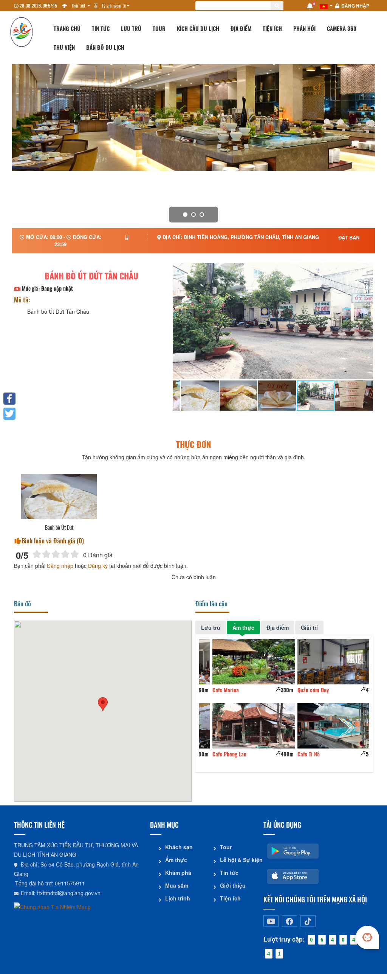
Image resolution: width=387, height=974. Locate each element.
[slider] (55, 554)
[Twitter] (9, 413)
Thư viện (64, 47)
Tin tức (101, 28)
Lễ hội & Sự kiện (239, 860)
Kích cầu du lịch (198, 28)
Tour (159, 28)
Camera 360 (341, 28)
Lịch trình (177, 898)
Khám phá (178, 872)
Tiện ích (272, 28)
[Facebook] (9, 398)
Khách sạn (179, 847)
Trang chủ (67, 28)
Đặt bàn (348, 237)
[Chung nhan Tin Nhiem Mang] (52, 906)
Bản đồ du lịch (105, 47)
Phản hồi (304, 28)
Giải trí (309, 627)
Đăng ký (98, 565)
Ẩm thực (243, 627)
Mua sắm (176, 885)
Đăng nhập (355, 5)
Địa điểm (241, 28)
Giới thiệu (233, 885)
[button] (103, 704)
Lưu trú (131, 28)
